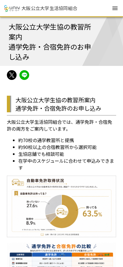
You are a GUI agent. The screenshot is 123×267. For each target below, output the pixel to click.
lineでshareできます (24, 75)
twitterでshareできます (12, 75)
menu (115, 8)
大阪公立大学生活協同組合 (49, 8)
